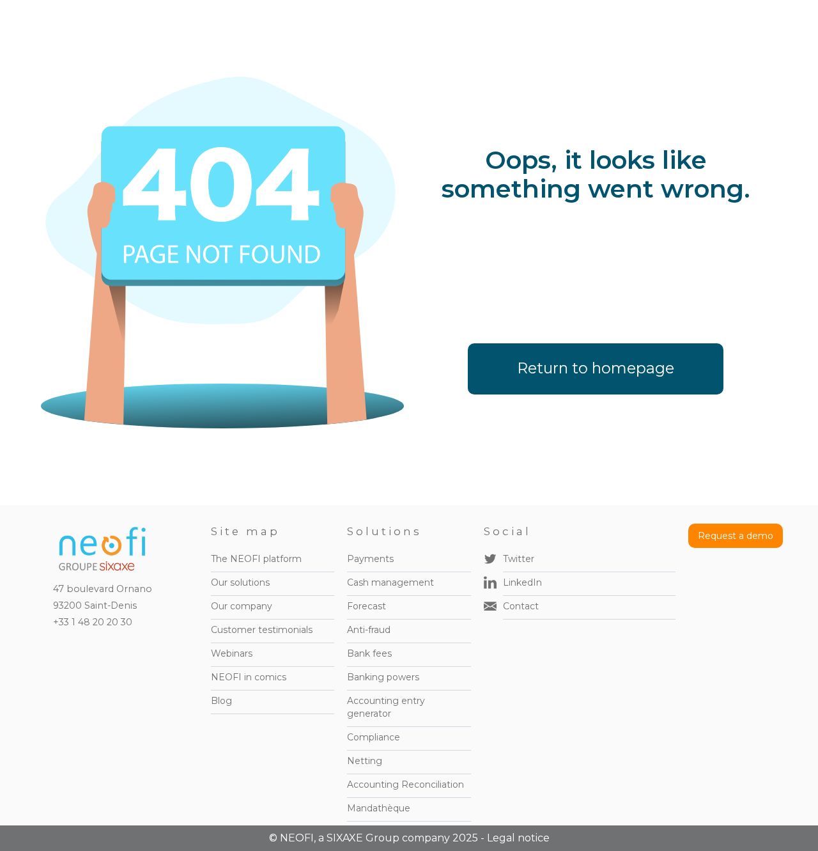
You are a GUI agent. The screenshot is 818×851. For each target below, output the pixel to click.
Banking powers (383, 677)
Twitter (518, 559)
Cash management (390, 582)
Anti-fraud (368, 630)
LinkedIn (522, 582)
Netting (364, 761)
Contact (521, 606)
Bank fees (369, 653)
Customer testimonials (262, 630)
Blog (221, 701)
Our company (241, 606)
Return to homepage (595, 368)
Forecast (366, 606)
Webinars (231, 653)
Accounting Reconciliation (405, 784)
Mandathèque (378, 808)
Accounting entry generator (386, 707)
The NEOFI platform (256, 559)
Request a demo (735, 536)
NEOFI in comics (248, 677)
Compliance (373, 737)
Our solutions (240, 582)
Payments (370, 559)
